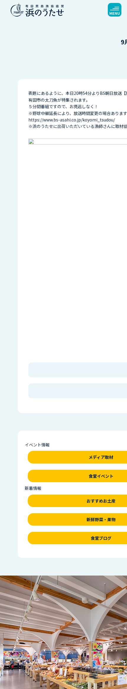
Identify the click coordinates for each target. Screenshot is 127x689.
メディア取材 (101, 457)
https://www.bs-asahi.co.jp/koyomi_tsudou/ (71, 120)
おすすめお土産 (101, 501)
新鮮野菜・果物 (101, 519)
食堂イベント (101, 476)
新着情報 (33, 488)
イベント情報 (37, 445)
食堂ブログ (101, 538)
